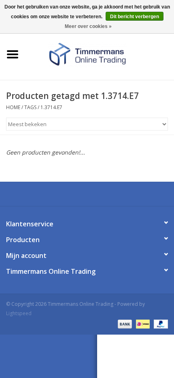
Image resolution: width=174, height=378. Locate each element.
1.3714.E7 (51, 107)
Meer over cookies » (88, 26)
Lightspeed (19, 313)
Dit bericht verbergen (134, 16)
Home (13, 107)
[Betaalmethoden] (124, 323)
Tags (30, 107)
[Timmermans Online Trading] (99, 54)
